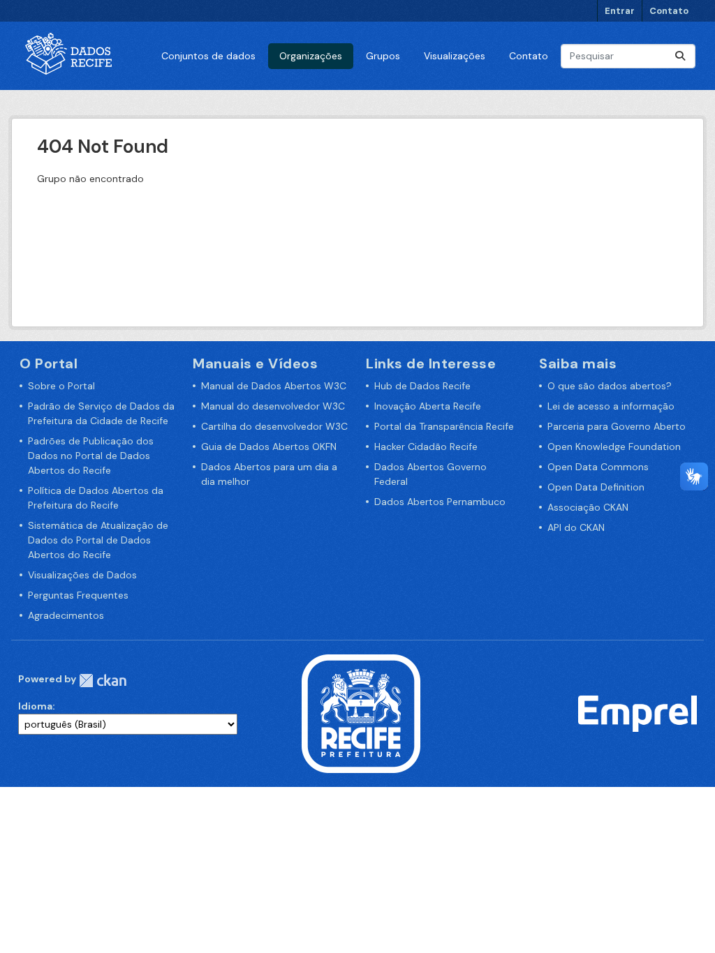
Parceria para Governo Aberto (616, 426)
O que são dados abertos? (609, 386)
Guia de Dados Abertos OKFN (269, 446)
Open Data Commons (598, 466)
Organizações (310, 56)
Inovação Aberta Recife (427, 406)
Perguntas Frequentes (78, 595)
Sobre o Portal (61, 386)
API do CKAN (576, 527)
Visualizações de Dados (82, 575)
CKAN (102, 680)
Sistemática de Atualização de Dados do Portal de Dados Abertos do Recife (98, 540)
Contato (668, 11)
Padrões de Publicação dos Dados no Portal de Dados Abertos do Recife (91, 455)
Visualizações (454, 56)
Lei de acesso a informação (611, 406)
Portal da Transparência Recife (444, 426)
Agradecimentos (66, 615)
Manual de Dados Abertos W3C (273, 386)
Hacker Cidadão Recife (426, 446)
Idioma (35, 706)
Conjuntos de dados (208, 56)
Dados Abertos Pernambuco (440, 501)
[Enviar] (680, 56)
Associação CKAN (587, 507)
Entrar (620, 11)
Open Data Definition (595, 487)
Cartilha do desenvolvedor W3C (274, 426)
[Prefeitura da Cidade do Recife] (361, 713)
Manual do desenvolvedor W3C (273, 406)
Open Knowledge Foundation (614, 446)
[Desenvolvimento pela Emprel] (637, 713)
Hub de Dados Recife (422, 386)
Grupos (383, 56)
